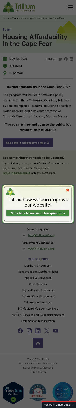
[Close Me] (67, 190)
